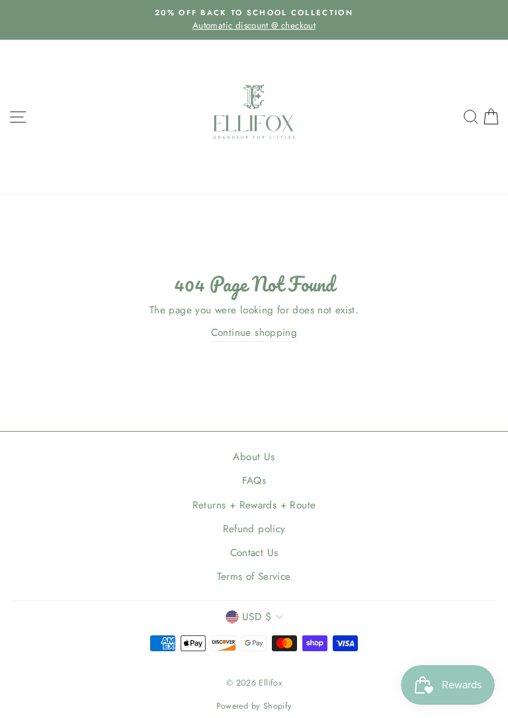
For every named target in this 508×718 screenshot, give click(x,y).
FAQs (254, 480)
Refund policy (254, 529)
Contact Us (254, 552)
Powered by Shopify (254, 706)
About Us (254, 457)
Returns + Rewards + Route (254, 505)
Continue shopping (254, 332)
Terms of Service (253, 576)
